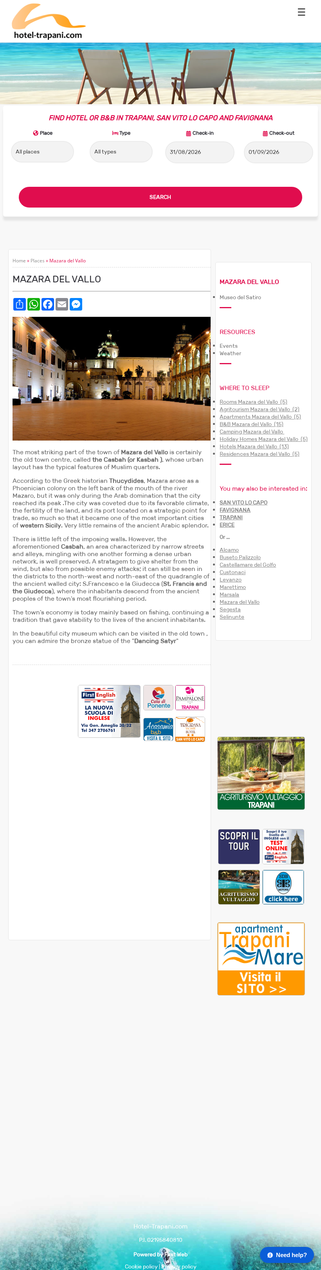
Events (229, 346)
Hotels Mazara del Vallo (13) (254, 446)
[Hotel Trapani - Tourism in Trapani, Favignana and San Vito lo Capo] (48, 38)
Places (38, 260)
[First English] (283, 846)
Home (19, 260)
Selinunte (232, 617)
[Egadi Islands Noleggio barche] (239, 846)
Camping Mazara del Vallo (252, 431)
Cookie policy (141, 1266)
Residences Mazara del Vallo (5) (259, 454)
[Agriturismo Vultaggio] (261, 808)
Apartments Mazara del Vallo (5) (260, 417)
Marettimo (233, 587)
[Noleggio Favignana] (283, 886)
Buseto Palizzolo (240, 557)
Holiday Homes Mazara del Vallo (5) (264, 439)
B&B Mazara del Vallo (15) (251, 424)
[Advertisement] (45, 802)
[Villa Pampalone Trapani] (190, 697)
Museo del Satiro (240, 297)
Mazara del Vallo (240, 602)
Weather (230, 353)
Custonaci (232, 572)
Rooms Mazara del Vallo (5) (253, 402)
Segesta (230, 609)
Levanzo (231, 579)
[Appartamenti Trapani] (261, 993)
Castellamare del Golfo (248, 565)
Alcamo (229, 550)
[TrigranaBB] (190, 729)
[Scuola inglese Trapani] (109, 735)
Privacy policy (179, 1266)
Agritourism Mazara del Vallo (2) (259, 409)
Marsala (229, 594)
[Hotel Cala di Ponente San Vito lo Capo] (158, 697)
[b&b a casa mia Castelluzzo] (158, 729)
